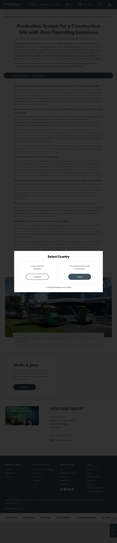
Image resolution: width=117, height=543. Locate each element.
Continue (37, 277)
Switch (79, 277)
